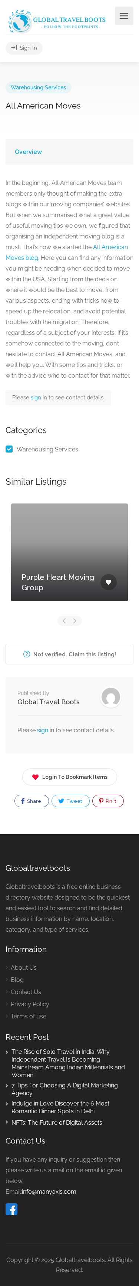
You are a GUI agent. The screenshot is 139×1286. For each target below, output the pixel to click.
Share (33, 801)
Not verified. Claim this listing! (74, 654)
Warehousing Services (38, 87)
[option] (69, 558)
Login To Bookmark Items (74, 777)
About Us (24, 967)
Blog (17, 979)
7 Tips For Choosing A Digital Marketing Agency (64, 1089)
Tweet (73, 801)
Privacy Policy (30, 1004)
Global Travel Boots (48, 702)
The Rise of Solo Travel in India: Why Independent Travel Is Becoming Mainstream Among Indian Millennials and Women (68, 1063)
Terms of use (28, 1016)
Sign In (27, 48)
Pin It (110, 801)
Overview (28, 151)
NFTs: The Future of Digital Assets (56, 1122)
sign (37, 397)
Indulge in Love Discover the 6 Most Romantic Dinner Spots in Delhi (60, 1107)
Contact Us (26, 992)
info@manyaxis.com (49, 1191)
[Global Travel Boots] (56, 20)
